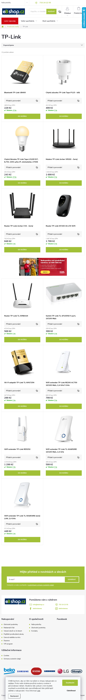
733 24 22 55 (63, 605)
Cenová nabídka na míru (12, 637)
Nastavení (14, 696)
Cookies (6, 656)
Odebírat (72, 579)
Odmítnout (71, 690)
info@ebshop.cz (38, 605)
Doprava (7, 641)
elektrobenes (37, 608)
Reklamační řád (9, 628)
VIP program (8, 644)
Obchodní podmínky (11, 624)
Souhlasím (70, 682)
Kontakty (34, 631)
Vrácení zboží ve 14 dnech (13, 631)
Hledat (51, 11)
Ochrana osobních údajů (12, 659)
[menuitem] (9, 21)
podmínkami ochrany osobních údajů (41, 585)
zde (38, 691)
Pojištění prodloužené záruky (14, 634)
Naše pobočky (6, 3)
